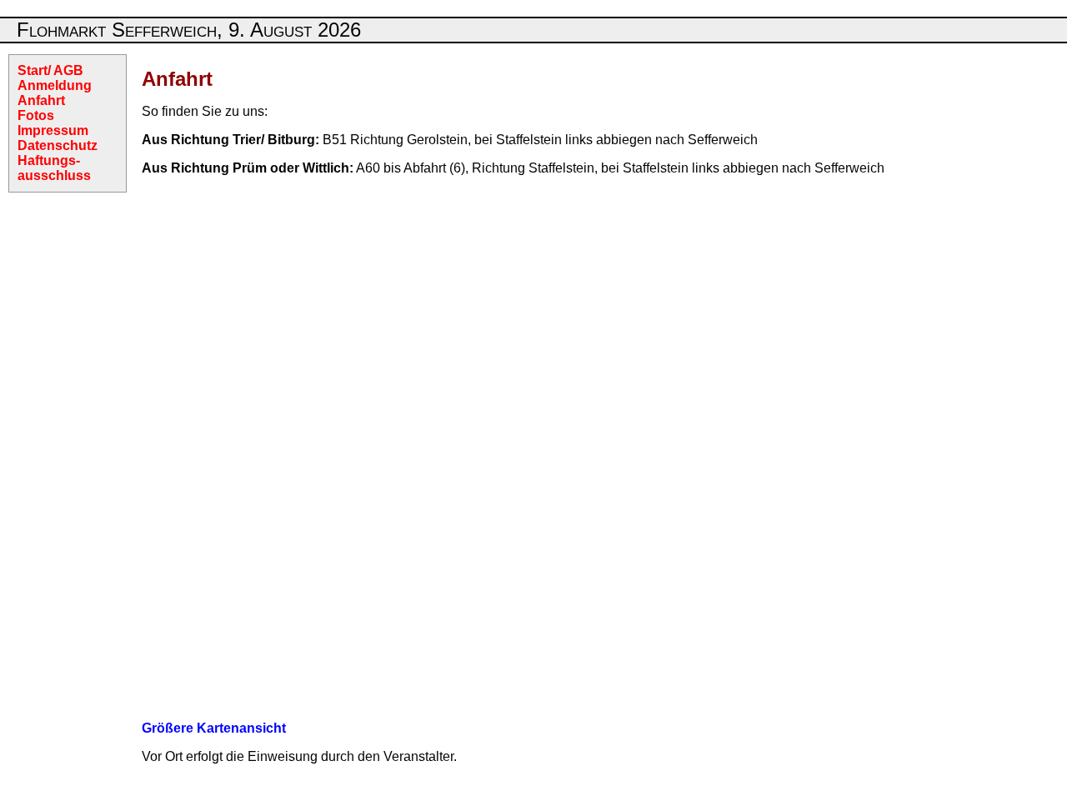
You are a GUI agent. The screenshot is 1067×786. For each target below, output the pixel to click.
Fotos (36, 115)
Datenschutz (58, 145)
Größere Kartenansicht (214, 728)
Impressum (53, 130)
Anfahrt (41, 100)
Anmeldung (55, 85)
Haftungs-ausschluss (54, 168)
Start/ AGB (50, 70)
